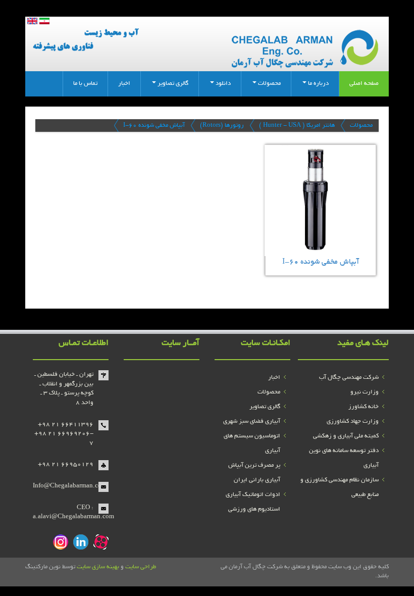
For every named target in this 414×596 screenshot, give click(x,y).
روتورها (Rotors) (222, 125)
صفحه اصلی (364, 83)
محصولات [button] (268, 83)
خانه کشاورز (363, 407)
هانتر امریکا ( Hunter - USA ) (297, 125)
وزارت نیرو (364, 392)
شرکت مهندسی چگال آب (349, 377)
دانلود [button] (222, 83)
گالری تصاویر (264, 407)
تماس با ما (85, 83)
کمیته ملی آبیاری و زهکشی (346, 436)
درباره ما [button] (317, 83)
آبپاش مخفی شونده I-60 (154, 125)
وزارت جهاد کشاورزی (353, 421)
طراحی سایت (140, 567)
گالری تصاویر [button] (172, 83)
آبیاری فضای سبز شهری (251, 421)
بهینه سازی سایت (98, 567)
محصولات (361, 125)
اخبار (124, 83)
